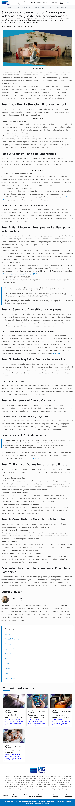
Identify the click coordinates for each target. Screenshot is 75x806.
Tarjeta (30, 3)
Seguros (7, 664)
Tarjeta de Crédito (11, 678)
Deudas (7, 634)
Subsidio (7, 668)
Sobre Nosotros (15, 796)
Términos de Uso (56, 796)
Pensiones (45, 3)
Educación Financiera (12, 639)
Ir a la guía (55, 353)
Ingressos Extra (62, 3)
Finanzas (37, 3)
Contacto (4, 796)
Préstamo (54, 3)
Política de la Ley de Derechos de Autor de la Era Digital (35, 796)
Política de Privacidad (68, 796)
